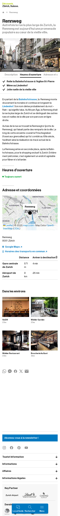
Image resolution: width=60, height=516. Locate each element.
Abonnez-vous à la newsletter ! (21, 438)
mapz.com (28, 225)
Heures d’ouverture (30, 75)
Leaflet (9, 225)
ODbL (17, 228)
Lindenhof (8, 106)
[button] (30, 213)
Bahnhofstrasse (28, 99)
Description (11, 75)
